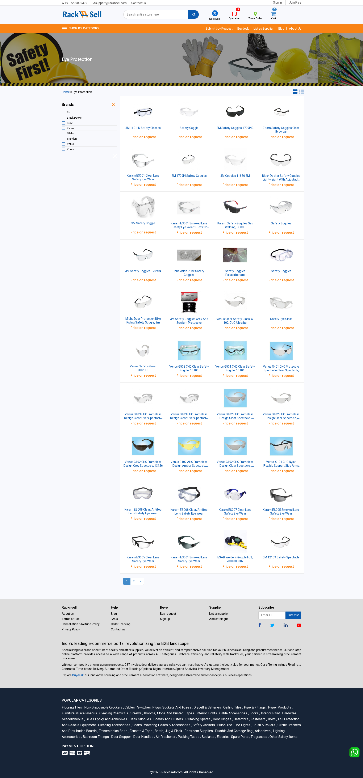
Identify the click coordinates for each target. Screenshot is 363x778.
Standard (72, 138)
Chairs (137, 725)
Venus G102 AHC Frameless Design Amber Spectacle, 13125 (189, 465)
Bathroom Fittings (95, 737)
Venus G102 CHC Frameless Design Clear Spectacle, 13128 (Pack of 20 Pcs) (281, 418)
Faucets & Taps (140, 731)
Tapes (189, 713)
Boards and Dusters (168, 719)
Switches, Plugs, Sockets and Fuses (164, 707)
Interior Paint (270, 713)
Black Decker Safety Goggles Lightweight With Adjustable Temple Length (281, 179)
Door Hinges (221, 719)
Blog (281, 28)
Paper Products (279, 707)
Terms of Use (71, 619)
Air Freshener (165, 737)
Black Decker (74, 117)
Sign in (277, 2)
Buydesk (243, 28)
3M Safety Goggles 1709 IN (143, 271)
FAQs (114, 619)
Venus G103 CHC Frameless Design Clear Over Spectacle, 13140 (143, 418)
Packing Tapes (188, 737)
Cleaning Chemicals (113, 713)
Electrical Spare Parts (232, 737)
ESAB (70, 123)
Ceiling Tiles (232, 707)
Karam (71, 128)
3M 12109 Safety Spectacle (281, 557)
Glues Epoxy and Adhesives (106, 719)
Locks (253, 713)
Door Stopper (121, 737)
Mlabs (70, 133)
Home (66, 92)
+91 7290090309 (75, 3)
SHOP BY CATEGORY (84, 28)
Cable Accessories (233, 713)
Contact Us (138, 3)
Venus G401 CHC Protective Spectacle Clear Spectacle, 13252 (281, 370)
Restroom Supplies (198, 731)
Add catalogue (219, 619)
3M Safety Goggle (143, 223)
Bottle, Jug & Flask (168, 731)
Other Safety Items (282, 737)
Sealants (207, 737)
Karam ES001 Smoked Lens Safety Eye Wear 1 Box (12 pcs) (189, 227)
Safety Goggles (281, 223)
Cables (129, 707)
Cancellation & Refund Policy (81, 624)
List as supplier (219, 613)
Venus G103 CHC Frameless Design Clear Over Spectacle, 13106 (189, 418)
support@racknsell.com (111, 3)
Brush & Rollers (263, 725)
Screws (135, 713)
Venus (71, 144)
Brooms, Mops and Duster (163, 713)
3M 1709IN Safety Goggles (189, 175)
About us (68, 613)
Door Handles (143, 737)
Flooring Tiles (72, 707)
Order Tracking (120, 624)
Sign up (165, 619)
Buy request (168, 613)
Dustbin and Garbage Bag (233, 731)
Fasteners (257, 719)
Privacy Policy (71, 629)
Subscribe (293, 615)
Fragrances (258, 737)
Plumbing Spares (197, 719)
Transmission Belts (112, 731)
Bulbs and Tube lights (233, 725)
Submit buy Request (219, 28)
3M (69, 112)
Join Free (295, 2)
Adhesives (262, 731)
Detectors (240, 719)
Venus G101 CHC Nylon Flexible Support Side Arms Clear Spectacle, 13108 (281, 465)
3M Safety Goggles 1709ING (235, 128)
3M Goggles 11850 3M (235, 175)
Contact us (118, 629)
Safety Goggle (189, 128)
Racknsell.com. (172, 772)
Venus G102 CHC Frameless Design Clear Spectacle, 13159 (235, 418)
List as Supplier (264, 28)
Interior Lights (206, 713)
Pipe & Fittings (254, 707)
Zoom (70, 149)
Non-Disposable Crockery (103, 707)
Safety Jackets (203, 725)
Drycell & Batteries (207, 707)
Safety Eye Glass (281, 319)
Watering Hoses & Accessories (167, 725)
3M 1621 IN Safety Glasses (143, 128)
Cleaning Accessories (114, 725)
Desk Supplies (140, 719)
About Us (295, 28)
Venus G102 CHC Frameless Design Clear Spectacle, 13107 (235, 465)
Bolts (271, 719)
